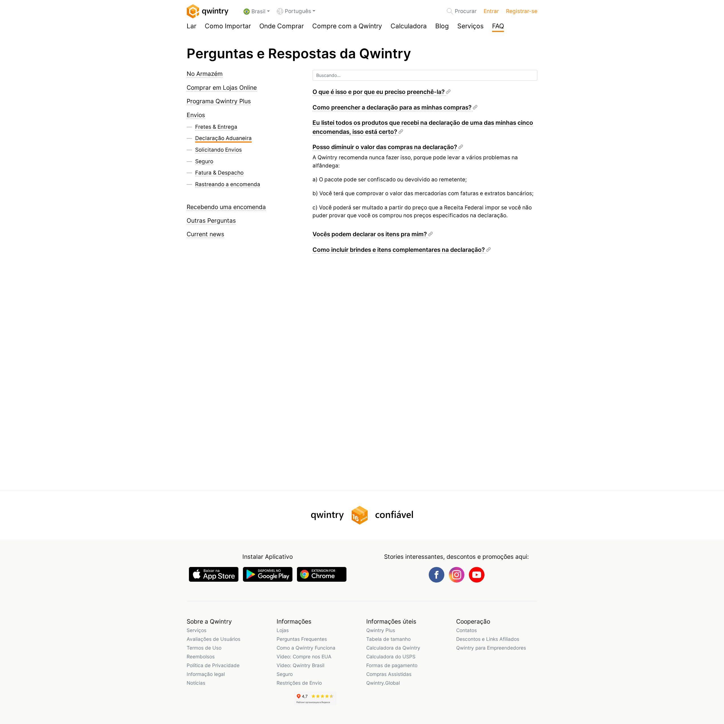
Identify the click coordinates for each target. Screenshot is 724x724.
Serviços (470, 26)
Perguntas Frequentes (302, 639)
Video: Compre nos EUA (304, 656)
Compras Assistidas (388, 674)
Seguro (204, 161)
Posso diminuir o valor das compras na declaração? (385, 147)
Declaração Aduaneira (223, 138)
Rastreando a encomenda (227, 184)
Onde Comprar (281, 26)
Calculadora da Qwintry (393, 648)
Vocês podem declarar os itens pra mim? (370, 234)
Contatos (466, 630)
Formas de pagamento (391, 665)
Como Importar (228, 26)
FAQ (498, 26)
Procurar (466, 11)
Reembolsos (201, 656)
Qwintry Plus (380, 630)
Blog (442, 26)
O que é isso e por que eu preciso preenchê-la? (379, 91)
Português (298, 11)
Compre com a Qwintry (347, 26)
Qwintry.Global (383, 683)
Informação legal (206, 674)
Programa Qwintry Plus (219, 101)
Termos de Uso (204, 648)
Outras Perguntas (211, 220)
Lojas (283, 630)
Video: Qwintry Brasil (300, 665)
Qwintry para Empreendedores (491, 648)
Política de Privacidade (213, 665)
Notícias (196, 683)
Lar (191, 26)
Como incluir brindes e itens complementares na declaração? (399, 249)
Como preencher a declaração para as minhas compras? (393, 107)
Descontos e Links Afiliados (487, 639)
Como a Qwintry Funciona (306, 648)
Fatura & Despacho (219, 172)
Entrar (491, 11)
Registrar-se (521, 11)
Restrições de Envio (299, 683)
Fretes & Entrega (216, 127)
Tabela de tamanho (388, 639)
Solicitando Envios (218, 150)
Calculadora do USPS (390, 656)
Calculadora (409, 26)
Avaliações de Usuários (213, 639)
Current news (205, 234)
